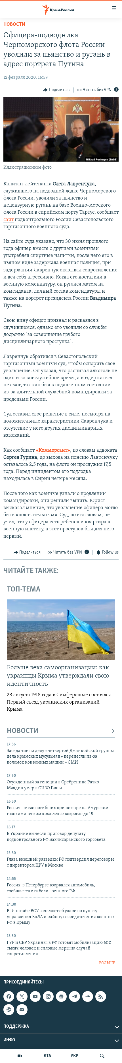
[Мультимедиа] (19, 1056)
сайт (8, 219)
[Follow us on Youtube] (35, 996)
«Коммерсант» (53, 450)
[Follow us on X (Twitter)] (21, 996)
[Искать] (102, 1056)
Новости (14, 24)
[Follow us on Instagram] (48, 996)
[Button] (56, 90)
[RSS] (100, 996)
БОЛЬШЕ (107, 963)
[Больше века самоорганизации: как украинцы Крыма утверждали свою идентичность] (61, 629)
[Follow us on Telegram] (74, 996)
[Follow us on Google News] (61, 996)
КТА (47, 1056)
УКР (74, 1056)
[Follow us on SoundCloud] (87, 996)
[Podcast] (8, 1009)
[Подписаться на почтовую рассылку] (21, 1009)
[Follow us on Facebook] (8, 996)
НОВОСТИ (23, 731)
